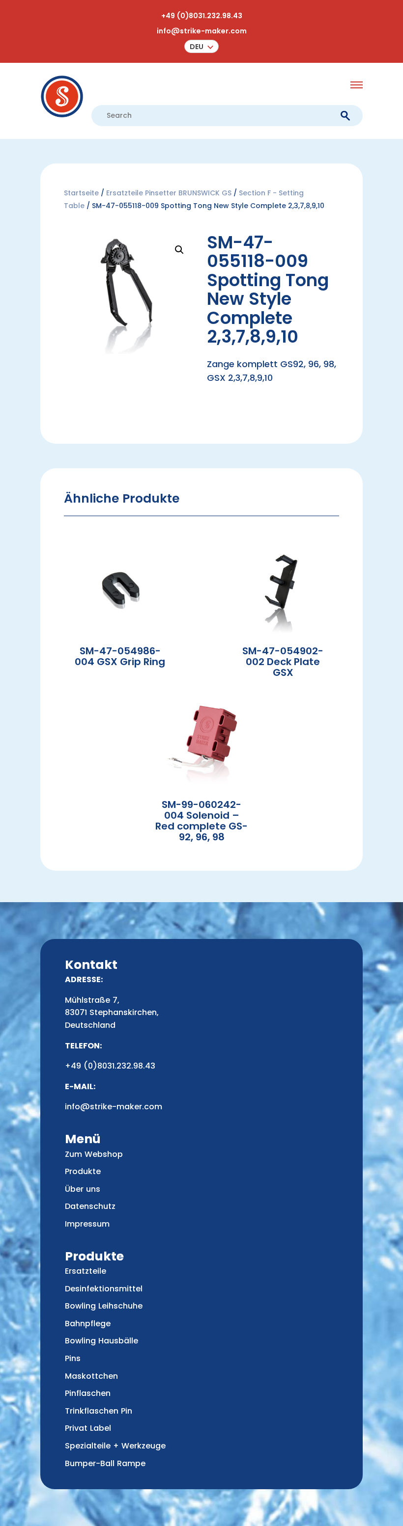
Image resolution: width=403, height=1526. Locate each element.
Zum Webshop (94, 1154)
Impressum (87, 1224)
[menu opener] (356, 85)
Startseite (81, 193)
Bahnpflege (88, 1323)
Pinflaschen (88, 1393)
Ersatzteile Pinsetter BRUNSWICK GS (168, 193)
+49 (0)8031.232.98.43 (201, 16)
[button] (201, 46)
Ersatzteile (85, 1271)
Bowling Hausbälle (101, 1340)
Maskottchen (91, 1376)
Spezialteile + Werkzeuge (115, 1445)
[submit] (345, 116)
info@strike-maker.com (202, 31)
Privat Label (88, 1428)
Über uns (82, 1189)
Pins (73, 1358)
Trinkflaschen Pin (98, 1411)
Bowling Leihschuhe (104, 1306)
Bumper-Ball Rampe (105, 1463)
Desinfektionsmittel (104, 1288)
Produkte (83, 1171)
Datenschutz (90, 1206)
